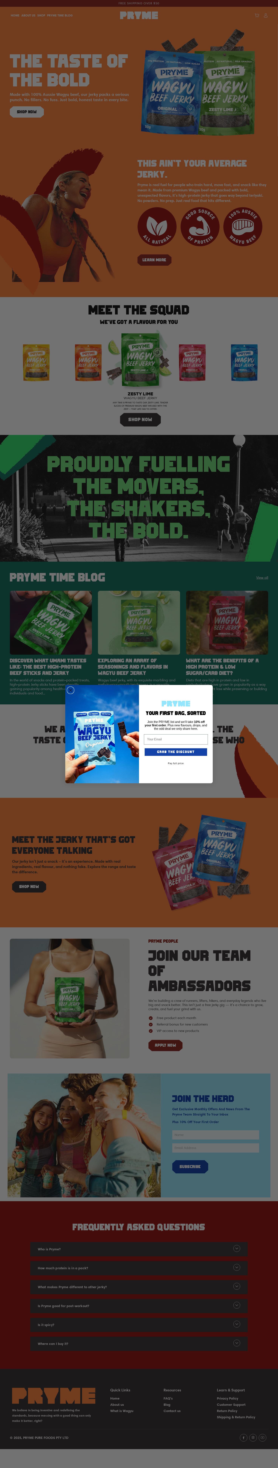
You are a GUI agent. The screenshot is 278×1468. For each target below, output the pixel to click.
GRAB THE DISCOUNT (176, 752)
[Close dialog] (70, 690)
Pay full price (176, 763)
